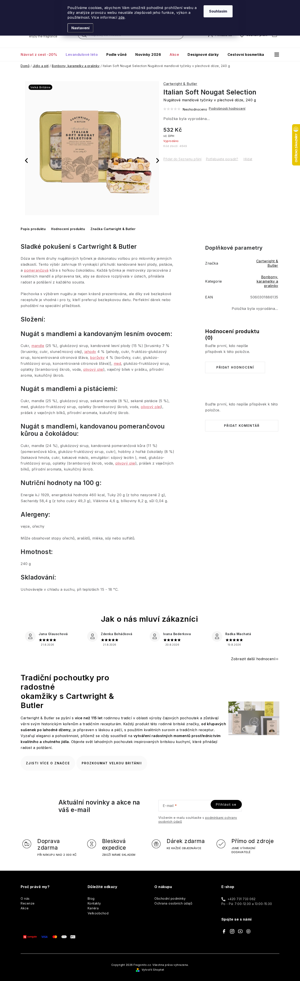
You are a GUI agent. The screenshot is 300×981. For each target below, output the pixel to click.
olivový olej (93, 369)
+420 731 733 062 (242, 899)
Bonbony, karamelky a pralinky (267, 281)
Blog (91, 898)
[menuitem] (41, 54)
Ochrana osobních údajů (173, 903)
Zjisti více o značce (48, 763)
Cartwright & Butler (180, 84)
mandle (37, 345)
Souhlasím (218, 11)
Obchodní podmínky (170, 898)
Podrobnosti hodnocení (227, 108)
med (117, 363)
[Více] (275, 54)
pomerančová (36, 270)
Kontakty (94, 903)
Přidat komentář (242, 425)
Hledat (84, 36)
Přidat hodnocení (235, 367)
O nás (25, 898)
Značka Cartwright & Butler (113, 229)
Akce (25, 908)
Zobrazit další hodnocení (253, 659)
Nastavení (80, 28)
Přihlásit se (226, 804)
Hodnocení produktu (68, 229)
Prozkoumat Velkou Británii (112, 763)
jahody (90, 351)
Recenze (28, 903)
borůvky (97, 357)
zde (121, 17)
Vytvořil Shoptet (153, 969)
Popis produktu (33, 229)
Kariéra (93, 908)
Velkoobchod (98, 913)
